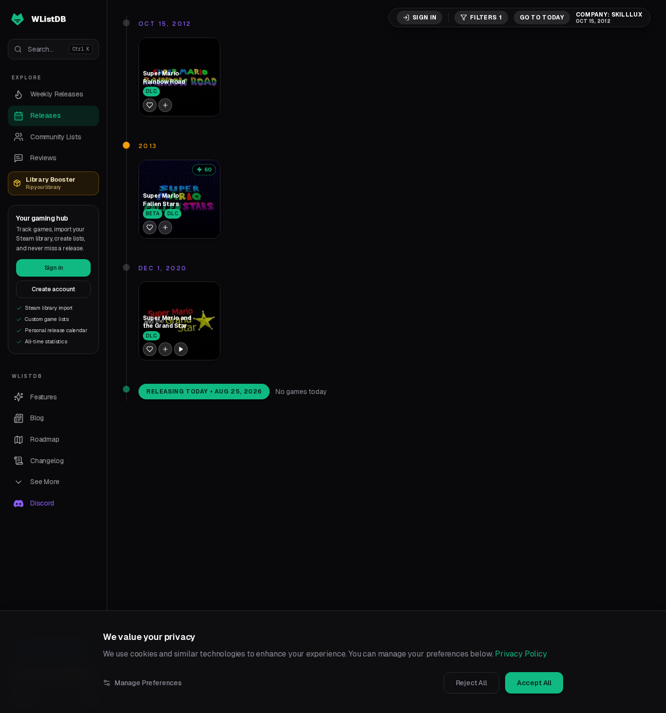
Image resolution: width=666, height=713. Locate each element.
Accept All (534, 682)
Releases (45, 115)
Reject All (471, 682)
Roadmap (44, 439)
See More (44, 481)
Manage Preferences (148, 682)
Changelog (46, 460)
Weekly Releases (56, 94)
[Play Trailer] (181, 349)
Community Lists (55, 136)
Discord (42, 503)
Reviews (43, 157)
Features (43, 397)
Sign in (53, 268)
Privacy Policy (521, 654)
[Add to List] (165, 105)
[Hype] (150, 105)
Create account (54, 289)
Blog (37, 417)
